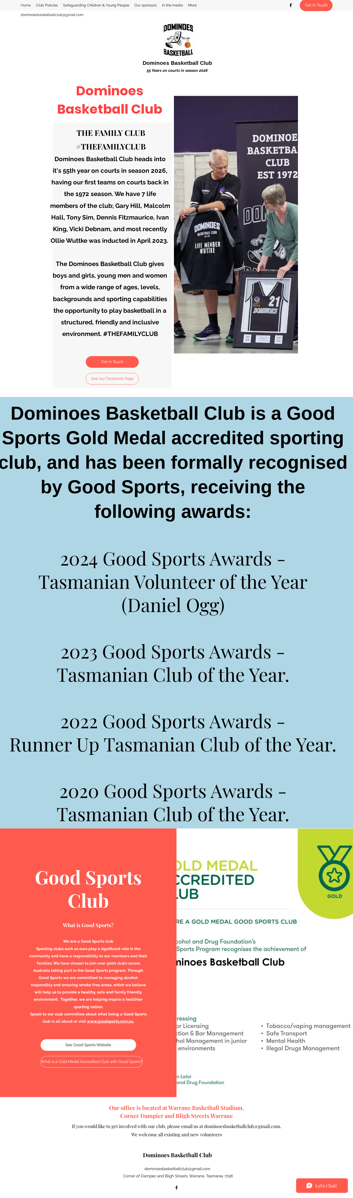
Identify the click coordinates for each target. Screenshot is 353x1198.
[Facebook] (290, 5)
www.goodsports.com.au (110, 1021)
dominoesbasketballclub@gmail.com (52, 15)
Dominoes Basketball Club (177, 63)
